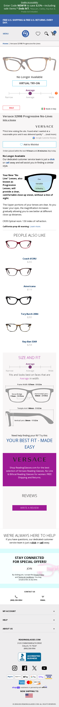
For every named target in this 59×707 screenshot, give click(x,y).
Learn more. (35, 226)
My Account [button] (9, 611)
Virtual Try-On (29, 83)
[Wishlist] (38, 33)
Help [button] (5, 620)
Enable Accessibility (29, 2)
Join (29, 568)
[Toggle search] (46, 33)
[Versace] (46, 126)
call (7, 162)
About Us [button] (8, 628)
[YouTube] (44, 671)
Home (5, 44)
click (33, 542)
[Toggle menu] (6, 34)
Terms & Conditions (26, 577)
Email (42, 600)
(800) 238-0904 (16, 600)
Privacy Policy (39, 575)
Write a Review (9, 120)
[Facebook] (24, 671)
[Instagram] (14, 671)
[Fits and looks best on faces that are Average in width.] (29, 97)
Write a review (29, 507)
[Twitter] (34, 671)
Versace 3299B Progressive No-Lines (25, 44)
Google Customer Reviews (46, 138)
